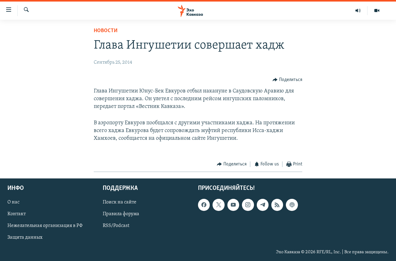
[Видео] (377, 10)
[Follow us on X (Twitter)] (218, 205)
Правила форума (121, 214)
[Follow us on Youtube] (233, 205)
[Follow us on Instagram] (248, 205)
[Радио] (358, 10)
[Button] (287, 80)
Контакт (16, 214)
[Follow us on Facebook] (204, 205)
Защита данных (24, 237)
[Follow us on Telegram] (263, 205)
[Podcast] (292, 205)
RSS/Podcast (116, 225)
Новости (106, 31)
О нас (13, 202)
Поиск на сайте (119, 202)
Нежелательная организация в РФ (45, 225)
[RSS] (277, 205)
